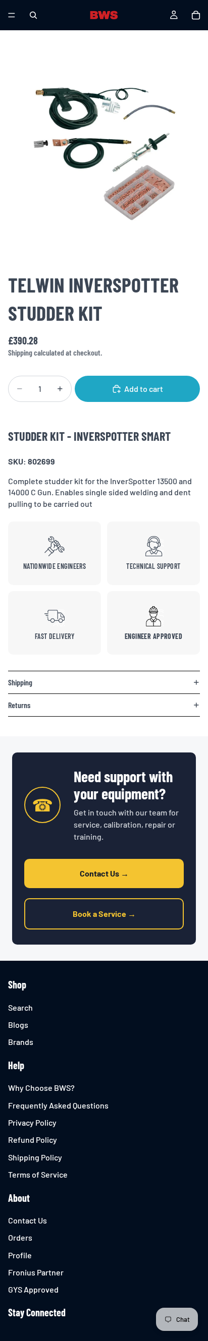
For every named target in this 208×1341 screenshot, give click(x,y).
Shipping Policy (35, 1157)
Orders (20, 1238)
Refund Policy (32, 1140)
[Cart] (196, 15)
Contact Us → (104, 873)
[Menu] (11, 15)
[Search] (33, 15)
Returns (19, 705)
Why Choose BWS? (41, 1088)
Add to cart (143, 388)
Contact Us (27, 1220)
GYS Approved (33, 1290)
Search (20, 1007)
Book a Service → (104, 913)
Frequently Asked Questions (58, 1105)
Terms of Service (38, 1175)
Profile (20, 1255)
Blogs (18, 1024)
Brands (20, 1042)
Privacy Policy (32, 1122)
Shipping (20, 682)
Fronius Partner (36, 1272)
